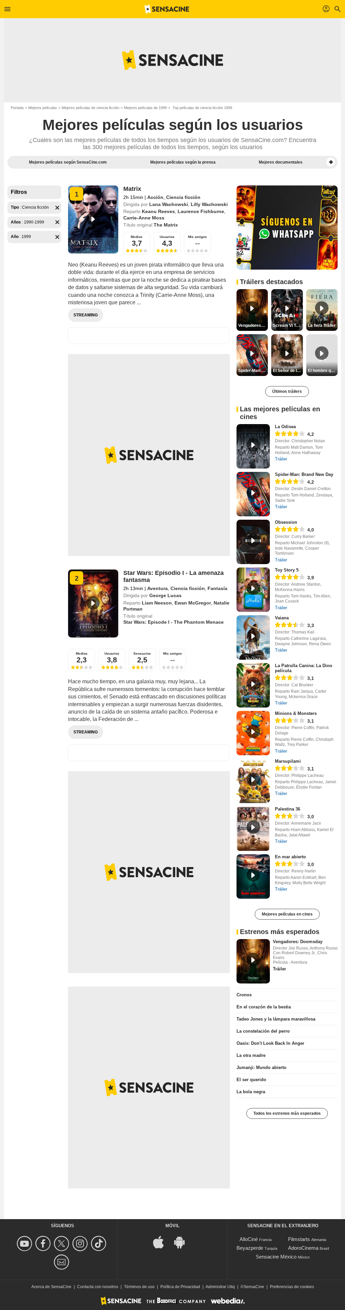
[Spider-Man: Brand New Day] (253, 494)
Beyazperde (250, 1248)
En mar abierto (290, 856)
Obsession (286, 522)
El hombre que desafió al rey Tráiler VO (323, 370)
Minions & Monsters (296, 713)
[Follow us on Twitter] (62, 1243)
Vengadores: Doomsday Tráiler (253, 325)
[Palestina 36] (253, 828)
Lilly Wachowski (209, 204)
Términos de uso (139, 1286)
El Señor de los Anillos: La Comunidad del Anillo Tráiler (288, 370)
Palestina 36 (287, 809)
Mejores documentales (281, 162)
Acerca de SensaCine (51, 1286)
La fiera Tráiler (322, 325)
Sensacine (142, 653)
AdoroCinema (303, 1248)
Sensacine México (276, 1257)
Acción (155, 197)
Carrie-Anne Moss (143, 217)
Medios (137, 237)
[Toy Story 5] (253, 589)
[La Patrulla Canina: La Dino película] (253, 685)
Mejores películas (42, 108)
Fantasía (217, 588)
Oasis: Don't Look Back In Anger (270, 1043)
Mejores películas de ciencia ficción (90, 108)
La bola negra (251, 1091)
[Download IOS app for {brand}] (162, 1241)
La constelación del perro (263, 1031)
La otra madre (251, 1055)
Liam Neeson (157, 603)
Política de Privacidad (180, 1286)
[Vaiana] (253, 637)
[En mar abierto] (253, 876)
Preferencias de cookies (292, 1286)
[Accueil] (167, 9)
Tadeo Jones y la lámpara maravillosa (276, 1019)
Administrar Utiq (220, 1286)
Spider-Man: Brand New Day (304, 474)
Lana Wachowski (168, 204)
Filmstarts (299, 1239)
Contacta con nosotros (97, 1286)
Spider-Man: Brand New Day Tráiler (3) (253, 370)
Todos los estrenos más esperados (287, 1113)
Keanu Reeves (158, 211)
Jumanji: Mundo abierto (261, 1067)
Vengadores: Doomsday (297, 941)
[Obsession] (253, 542)
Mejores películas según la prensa (183, 162)
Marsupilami (288, 761)
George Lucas (165, 595)
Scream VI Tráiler (288, 325)
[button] (331, 162)
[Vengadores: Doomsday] (253, 961)
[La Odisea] (253, 446)
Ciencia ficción (183, 197)
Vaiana (282, 617)
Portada (17, 108)
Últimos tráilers (287, 391)
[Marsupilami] (253, 781)
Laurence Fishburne (201, 211)
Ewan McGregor (193, 603)
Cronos (244, 994)
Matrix (132, 188)
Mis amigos (197, 237)
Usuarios (167, 237)
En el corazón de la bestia (264, 1006)
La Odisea (285, 426)
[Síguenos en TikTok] (99, 1243)
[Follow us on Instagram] (81, 1243)
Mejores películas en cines (287, 914)
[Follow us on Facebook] (44, 1243)
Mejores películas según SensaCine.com (68, 162)
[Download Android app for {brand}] (183, 1241)
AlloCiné (249, 1239)
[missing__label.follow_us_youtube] (25, 1243)
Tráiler (281, 458)
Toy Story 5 (287, 570)
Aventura (157, 588)
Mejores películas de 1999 (145, 108)
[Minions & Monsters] (253, 733)
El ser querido (251, 1079)
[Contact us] (62, 1262)
